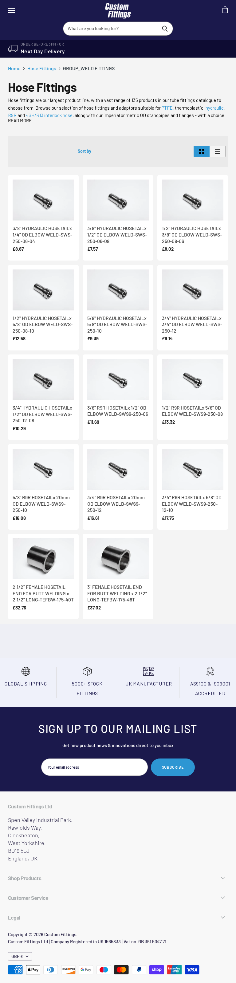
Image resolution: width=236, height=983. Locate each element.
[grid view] (202, 151)
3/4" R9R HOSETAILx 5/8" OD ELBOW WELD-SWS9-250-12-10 (192, 503)
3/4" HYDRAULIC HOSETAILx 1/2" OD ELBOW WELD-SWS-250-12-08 (42, 414)
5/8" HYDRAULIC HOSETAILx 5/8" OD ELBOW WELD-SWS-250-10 (117, 324)
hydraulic (215, 108)
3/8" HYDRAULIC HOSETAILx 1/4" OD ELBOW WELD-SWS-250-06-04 (42, 234)
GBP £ (17, 956)
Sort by (84, 151)
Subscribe (173, 767)
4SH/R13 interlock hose (49, 115)
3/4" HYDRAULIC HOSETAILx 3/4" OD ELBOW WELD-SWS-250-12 (192, 324)
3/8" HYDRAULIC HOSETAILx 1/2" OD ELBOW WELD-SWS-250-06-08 (117, 234)
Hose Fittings (41, 68)
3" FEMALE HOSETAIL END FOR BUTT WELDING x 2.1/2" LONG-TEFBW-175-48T (117, 593)
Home (14, 68)
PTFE (167, 108)
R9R (12, 115)
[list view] (218, 151)
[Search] (165, 29)
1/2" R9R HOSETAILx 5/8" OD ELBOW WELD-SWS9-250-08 (192, 411)
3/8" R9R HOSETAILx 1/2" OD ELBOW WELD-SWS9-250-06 (117, 411)
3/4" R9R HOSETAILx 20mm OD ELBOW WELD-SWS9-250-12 (116, 503)
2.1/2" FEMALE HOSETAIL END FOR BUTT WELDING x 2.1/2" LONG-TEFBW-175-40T (43, 593)
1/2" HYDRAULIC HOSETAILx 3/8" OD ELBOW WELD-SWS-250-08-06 (192, 234)
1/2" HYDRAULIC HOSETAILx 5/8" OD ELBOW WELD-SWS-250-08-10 (43, 324)
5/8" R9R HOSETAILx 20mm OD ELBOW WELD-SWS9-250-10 (41, 503)
